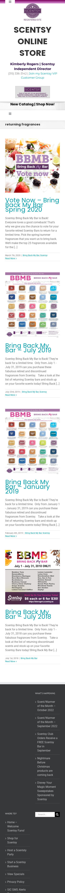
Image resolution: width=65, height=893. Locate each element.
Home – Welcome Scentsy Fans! (15, 826)
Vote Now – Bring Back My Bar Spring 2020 (32, 205)
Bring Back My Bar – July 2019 (28, 348)
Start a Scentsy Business (16, 864)
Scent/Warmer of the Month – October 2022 (46, 706)
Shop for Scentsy (12, 840)
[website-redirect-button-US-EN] (32, 87)
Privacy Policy (15, 881)
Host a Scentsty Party (17, 852)
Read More (10, 258)
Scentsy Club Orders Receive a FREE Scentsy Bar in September (47, 742)
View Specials (15, 874)
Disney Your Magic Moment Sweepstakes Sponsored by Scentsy (46, 791)
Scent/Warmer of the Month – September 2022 (47, 722)
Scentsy (43, 255)
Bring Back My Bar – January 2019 (27, 487)
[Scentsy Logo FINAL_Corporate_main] (32, 4)
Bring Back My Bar (31, 255)
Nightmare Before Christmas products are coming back (45, 767)
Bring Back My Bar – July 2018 (28, 614)
